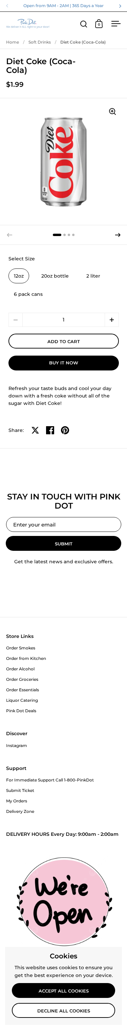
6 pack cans (28, 294)
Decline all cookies (63, 1010)
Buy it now (63, 362)
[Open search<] (83, 23)
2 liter (93, 276)
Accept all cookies (64, 991)
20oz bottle (55, 276)
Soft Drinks (39, 42)
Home (12, 42)
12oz (19, 276)
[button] (118, 235)
